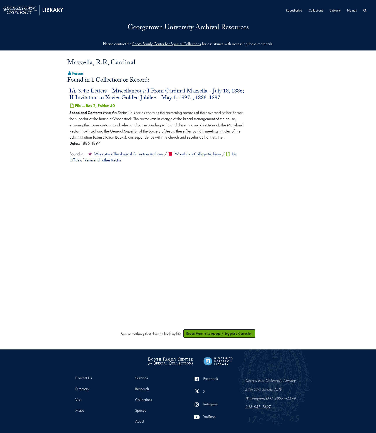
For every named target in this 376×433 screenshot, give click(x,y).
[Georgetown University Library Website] (33, 9)
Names (352, 10)
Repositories (294, 10)
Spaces (140, 410)
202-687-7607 (258, 407)
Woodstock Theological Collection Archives (128, 154)
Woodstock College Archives (198, 154)
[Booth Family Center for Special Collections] (170, 360)
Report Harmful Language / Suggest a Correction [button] (219, 333)
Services (141, 378)
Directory (82, 388)
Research (142, 388)
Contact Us (83, 378)
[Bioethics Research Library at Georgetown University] (218, 360)
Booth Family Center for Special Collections (166, 44)
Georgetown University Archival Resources (188, 28)
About (139, 421)
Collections (316, 10)
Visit (78, 399)
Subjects (335, 10)
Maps (79, 410)
